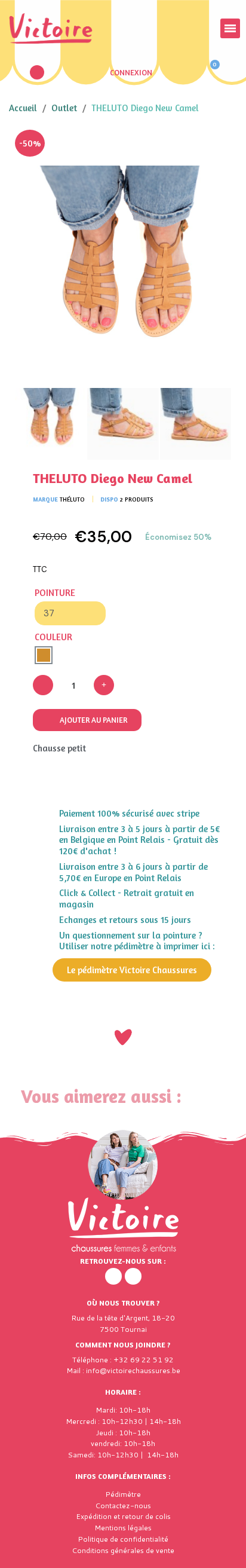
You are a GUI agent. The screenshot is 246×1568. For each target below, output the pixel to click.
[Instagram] (133, 1276)
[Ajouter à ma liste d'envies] (213, 148)
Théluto (72, 499)
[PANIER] (209, 72)
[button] (37, 72)
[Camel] (44, 655)
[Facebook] (113, 1276)
